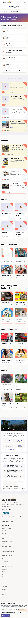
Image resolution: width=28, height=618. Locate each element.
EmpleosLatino (5, 564)
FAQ (3, 601)
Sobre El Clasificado (6, 528)
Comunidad (4, 584)
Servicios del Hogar (18, 481)
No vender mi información (8, 551)
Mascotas (15, 486)
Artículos (4, 589)
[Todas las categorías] (17, 2)
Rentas (10, 481)
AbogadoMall (5, 571)
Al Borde (4, 574)
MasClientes (4, 569)
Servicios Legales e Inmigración (10, 484)
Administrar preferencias (8, 612)
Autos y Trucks (6, 488)
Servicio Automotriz (7, 486)
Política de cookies (6, 546)
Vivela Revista (5, 576)
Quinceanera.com (6, 561)
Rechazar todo (21, 612)
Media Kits (4, 531)
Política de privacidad (7, 543)
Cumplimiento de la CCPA (8, 549)
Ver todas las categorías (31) (13, 70)
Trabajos (4, 533)
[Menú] (23, 2)
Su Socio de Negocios (7, 566)
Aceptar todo (5, 615)
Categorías (4, 591)
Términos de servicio (7, 536)
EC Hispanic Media (6, 558)
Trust (3, 538)
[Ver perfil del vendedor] (3, 146)
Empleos (5, 481)
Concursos (4, 586)
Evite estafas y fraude (7, 541)
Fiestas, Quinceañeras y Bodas (18, 488)
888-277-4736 (7, 509)
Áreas (7, 11)
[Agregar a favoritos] (25, 92)
